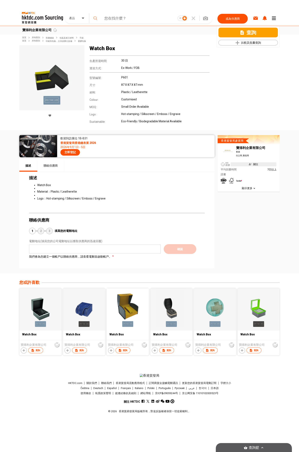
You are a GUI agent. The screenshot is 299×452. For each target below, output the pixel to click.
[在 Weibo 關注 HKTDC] (158, 401)
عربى (192, 388)
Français (126, 388)
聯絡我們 (106, 383)
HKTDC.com (75, 383)
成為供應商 (233, 18)
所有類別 (36, 37)
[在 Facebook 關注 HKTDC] (143, 401)
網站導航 (145, 393)
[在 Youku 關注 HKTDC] (172, 401)
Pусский (179, 388)
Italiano (139, 388)
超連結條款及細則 (125, 393)
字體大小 (225, 383)
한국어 (203, 388)
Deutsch (98, 388)
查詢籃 (254, 448)
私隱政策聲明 (103, 393)
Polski (151, 388)
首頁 (24, 37)
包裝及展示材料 (67, 38)
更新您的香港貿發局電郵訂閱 (199, 383)
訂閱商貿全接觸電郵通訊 (163, 383)
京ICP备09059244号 (166, 393)
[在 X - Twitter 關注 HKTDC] (148, 401)
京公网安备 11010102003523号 (200, 393)
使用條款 (86, 393)
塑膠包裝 (82, 41)
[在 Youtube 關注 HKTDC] (167, 401)
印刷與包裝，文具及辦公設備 (59, 41)
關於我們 (91, 383)
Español (112, 388)
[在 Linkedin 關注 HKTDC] (153, 401)
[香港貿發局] (149, 375)
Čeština (85, 388)
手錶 (82, 38)
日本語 (215, 388)
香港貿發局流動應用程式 (130, 383)
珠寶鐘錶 (50, 38)
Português (165, 388)
